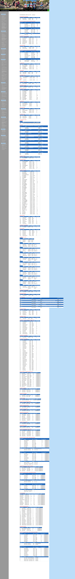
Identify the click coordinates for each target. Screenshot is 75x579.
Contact (45, 10)
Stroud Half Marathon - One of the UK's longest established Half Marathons (4, 88)
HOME (16, 10)
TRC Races (30, 10)
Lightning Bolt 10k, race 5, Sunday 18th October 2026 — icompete (4, 71)
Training (22, 10)
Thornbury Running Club (5, 10)
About (19, 10)
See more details (3, 19)
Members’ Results (38, 10)
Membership (26, 10)
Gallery (42, 10)
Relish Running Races (4, 18)
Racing (33, 10)
